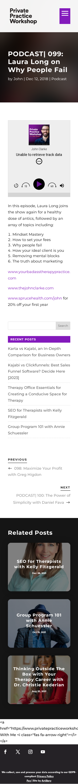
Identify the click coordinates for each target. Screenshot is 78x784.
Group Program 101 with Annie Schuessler (39, 620)
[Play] (40, 184)
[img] (39, 161)
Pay (29, 780)
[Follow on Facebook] (5, 753)
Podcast (59, 79)
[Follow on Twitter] (17, 753)
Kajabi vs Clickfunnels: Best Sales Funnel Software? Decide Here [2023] (39, 371)
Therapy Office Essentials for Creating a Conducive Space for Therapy (37, 394)
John (18, 79)
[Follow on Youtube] (42, 753)
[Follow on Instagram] (30, 753)
